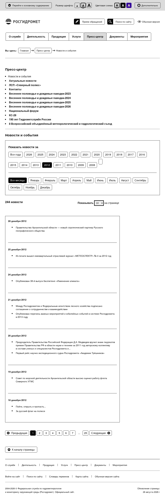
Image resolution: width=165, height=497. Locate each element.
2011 (58, 165)
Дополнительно (149, 5)
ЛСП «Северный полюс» (25, 85)
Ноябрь (30, 187)
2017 (131, 154)
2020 (97, 154)
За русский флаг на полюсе (30, 411)
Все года (15, 154)
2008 (92, 165)
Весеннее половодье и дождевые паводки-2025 (40, 102)
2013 (36, 165)
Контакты (15, 89)
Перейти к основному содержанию (30, 5)
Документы (117, 36)
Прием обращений (92, 21)
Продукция (59, 36)
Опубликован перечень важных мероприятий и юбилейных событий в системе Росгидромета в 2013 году (65, 315)
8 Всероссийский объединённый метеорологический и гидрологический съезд (60, 124)
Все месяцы (17, 180)
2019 (108, 154)
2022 (74, 154)
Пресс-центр (95, 36)
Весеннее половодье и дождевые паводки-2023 (40, 93)
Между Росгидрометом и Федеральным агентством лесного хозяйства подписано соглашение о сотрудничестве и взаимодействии (59, 307)
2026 (29, 154)
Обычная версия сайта (107, 476)
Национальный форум (24, 111)
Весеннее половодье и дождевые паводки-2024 (40, 98)
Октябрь (15, 187)
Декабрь (45, 187)
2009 (81, 165)
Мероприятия (139, 36)
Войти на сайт (12, 476)
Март (64, 180)
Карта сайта (82, 476)
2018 (119, 154)
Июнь (100, 180)
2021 (85, 154)
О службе (15, 36)
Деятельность (36, 36)
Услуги (76, 36)
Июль (112, 180)
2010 (70, 165)
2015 (13, 165)
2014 (24, 165)
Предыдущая (19, 433)
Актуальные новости (22, 81)
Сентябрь (140, 180)
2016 (142, 154)
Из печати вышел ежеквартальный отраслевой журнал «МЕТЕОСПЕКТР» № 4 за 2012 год (63, 255)
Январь (34, 180)
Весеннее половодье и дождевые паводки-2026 (40, 106)
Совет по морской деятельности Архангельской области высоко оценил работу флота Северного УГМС (61, 379)
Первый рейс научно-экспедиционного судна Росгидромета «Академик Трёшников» (60, 353)
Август (125, 180)
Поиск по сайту (123, 21)
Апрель (76, 180)
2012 (47, 165)
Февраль (50, 180)
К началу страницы (23, 449)
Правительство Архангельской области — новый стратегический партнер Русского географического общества (59, 229)
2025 (40, 154)
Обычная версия (151, 21)
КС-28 (12, 115)
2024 (52, 154)
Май (89, 180)
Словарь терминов (59, 476)
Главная (24, 50)
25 (85, 433)
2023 (63, 154)
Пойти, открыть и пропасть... (31, 406)
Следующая (98, 433)
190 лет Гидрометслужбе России (30, 119)
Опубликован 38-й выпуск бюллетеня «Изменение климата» (48, 281)
